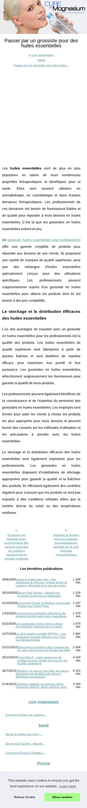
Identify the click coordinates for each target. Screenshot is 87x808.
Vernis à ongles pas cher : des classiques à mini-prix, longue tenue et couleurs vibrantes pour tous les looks (41, 582)
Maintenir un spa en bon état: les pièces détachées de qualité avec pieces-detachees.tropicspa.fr (42, 673)
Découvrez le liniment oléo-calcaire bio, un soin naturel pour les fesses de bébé (43, 649)
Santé (41, 60)
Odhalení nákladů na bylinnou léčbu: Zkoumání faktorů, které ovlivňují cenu (41, 686)
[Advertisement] (43, 113)
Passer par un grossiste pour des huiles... (41, 65)
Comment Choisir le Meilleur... (25, 753)
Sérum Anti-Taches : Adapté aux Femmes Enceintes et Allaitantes (39, 594)
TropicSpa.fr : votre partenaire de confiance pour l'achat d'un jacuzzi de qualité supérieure (42, 660)
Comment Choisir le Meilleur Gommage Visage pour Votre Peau (43, 604)
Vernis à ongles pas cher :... (23, 734)
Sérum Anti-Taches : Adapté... (25, 743)
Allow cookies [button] (62, 797)
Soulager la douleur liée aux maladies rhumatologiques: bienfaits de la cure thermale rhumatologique (66, 544)
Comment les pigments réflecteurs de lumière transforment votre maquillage (41, 615)
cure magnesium (42, 55)
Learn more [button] (67, 786)
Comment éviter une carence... (26, 714)
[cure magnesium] (43, 17)
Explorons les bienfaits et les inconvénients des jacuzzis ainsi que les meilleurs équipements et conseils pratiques (16, 546)
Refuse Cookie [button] (24, 797)
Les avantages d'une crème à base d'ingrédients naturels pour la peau (39, 625)
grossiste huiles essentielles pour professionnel (44, 240)
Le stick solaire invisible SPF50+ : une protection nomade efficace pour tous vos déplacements (41, 636)
